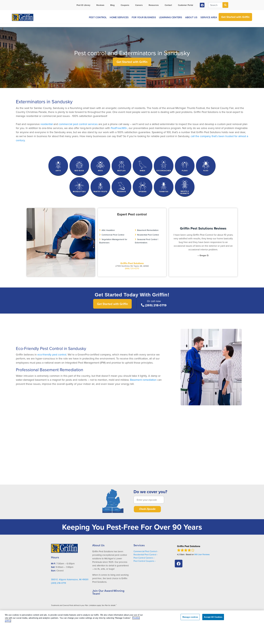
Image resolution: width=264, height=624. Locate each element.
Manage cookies (190, 617)
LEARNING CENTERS (170, 17)
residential (46, 124)
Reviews (100, 5)
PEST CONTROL (98, 17)
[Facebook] (202, 5)
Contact (168, 5)
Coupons (125, 5)
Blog (112, 5)
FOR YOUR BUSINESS (144, 17)
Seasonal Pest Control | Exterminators (146, 241)
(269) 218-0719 (156, 305)
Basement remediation (143, 380)
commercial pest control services (78, 124)
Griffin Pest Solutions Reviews (203, 228)
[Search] (225, 5)
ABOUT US (191, 17)
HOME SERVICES (119, 17)
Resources (154, 5)
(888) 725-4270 (132, 268)
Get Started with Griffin (132, 62)
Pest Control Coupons (144, 560)
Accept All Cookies (213, 617)
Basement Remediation (147, 230)
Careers (139, 5)
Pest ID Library (83, 5)
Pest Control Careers (143, 557)
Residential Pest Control (148, 234)
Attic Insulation (108, 230)
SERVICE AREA (208, 17)
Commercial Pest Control (113, 234)
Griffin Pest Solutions (132, 263)
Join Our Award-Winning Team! (108, 592)
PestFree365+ (119, 128)
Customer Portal (185, 5)
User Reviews (202, 554)
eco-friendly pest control (51, 354)
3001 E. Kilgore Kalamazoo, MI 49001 (69, 579)
